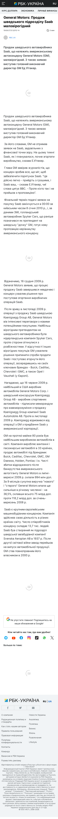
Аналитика (34, 719)
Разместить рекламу (11, 760)
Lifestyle (33, 742)
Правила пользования (11, 731)
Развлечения (35, 737)
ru (44, 701)
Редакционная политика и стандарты (13, 720)
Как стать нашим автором (13, 726)
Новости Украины (37, 715)
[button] (3, 3)
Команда (5, 751)
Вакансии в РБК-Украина (13, 756)
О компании (7, 715)
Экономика (27, 10)
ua (50, 701)
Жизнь (32, 733)
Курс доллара (9, 10)
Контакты (5, 747)
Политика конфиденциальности (11, 741)
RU (54, 3)
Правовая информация (12, 735)
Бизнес (32, 728)
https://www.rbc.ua (21, 773)
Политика (33, 724)
